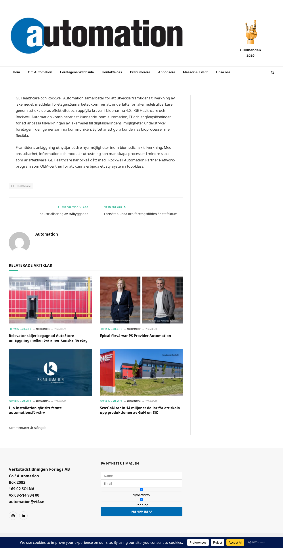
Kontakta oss (112, 72)
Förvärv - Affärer (20, 329)
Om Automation (40, 72)
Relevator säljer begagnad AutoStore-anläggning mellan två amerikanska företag (48, 338)
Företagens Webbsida (77, 72)
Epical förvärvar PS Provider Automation (135, 335)
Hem (16, 72)
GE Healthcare (21, 186)
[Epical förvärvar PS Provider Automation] (141, 300)
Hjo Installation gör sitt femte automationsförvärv (35, 410)
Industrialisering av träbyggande (63, 213)
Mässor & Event (195, 72)
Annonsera (166, 72)
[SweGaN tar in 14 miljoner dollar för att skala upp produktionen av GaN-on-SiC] (141, 372)
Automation (46, 234)
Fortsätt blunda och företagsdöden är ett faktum (140, 213)
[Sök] (272, 72)
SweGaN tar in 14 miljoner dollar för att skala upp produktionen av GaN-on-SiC (140, 410)
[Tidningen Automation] (103, 36)
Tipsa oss (223, 72)
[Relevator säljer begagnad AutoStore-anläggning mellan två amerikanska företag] (50, 300)
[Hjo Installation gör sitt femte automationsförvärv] (50, 372)
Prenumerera (140, 72)
